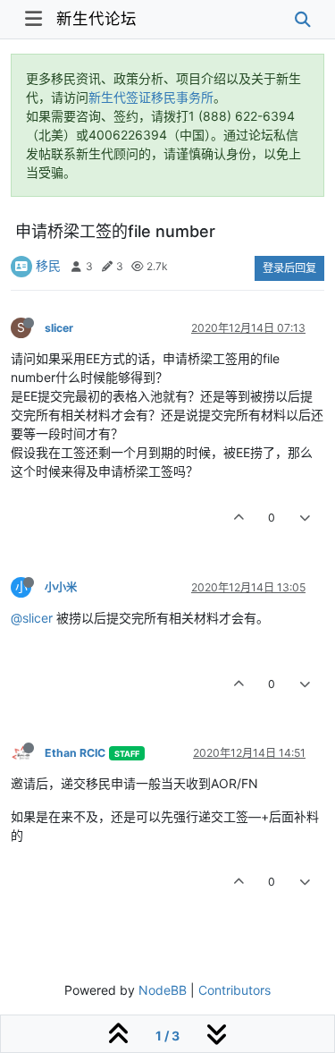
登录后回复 (289, 268)
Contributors (234, 990)
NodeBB (162, 990)
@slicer (32, 617)
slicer (59, 328)
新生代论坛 (96, 18)
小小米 (61, 587)
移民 (48, 265)
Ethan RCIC (75, 753)
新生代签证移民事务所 (151, 97)
